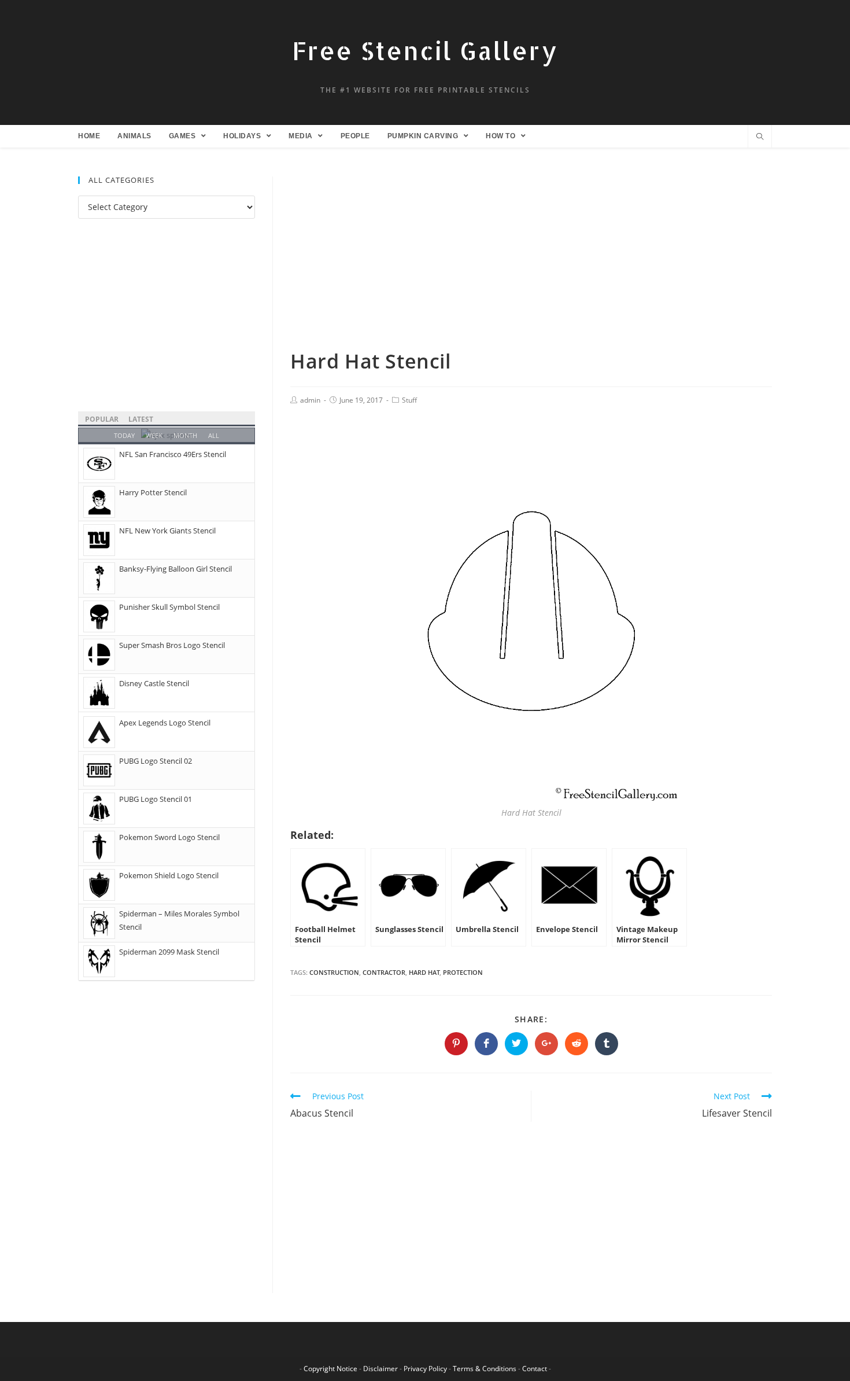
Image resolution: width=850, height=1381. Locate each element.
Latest (140, 419)
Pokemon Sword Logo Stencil (169, 837)
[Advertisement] (531, 262)
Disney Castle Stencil (154, 683)
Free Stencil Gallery (425, 50)
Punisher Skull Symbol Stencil (169, 607)
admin (310, 400)
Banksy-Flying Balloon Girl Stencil (175, 569)
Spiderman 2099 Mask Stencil (169, 952)
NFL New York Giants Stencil (167, 530)
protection (463, 972)
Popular (102, 419)
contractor (384, 972)
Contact (534, 1368)
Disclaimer (380, 1368)
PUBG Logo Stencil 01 (155, 799)
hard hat (424, 972)
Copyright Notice (330, 1368)
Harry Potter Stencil (153, 492)
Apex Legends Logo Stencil (164, 722)
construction (334, 972)
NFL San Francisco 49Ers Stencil (172, 454)
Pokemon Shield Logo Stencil (169, 875)
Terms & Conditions (484, 1368)
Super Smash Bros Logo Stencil (172, 645)
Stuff (409, 400)
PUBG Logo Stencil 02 (155, 761)
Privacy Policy (425, 1368)
